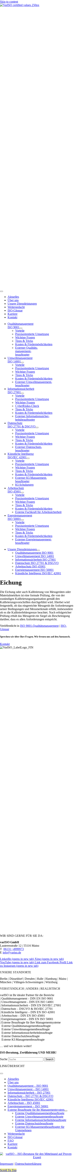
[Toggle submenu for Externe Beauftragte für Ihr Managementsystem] (65, 1110)
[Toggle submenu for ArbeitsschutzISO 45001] (22, 492)
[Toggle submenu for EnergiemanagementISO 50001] (22, 519)
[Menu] (1, 291)
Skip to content (9, 1)
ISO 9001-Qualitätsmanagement (39, 625)
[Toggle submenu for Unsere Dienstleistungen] (38, 550)
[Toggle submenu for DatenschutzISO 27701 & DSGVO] (37, 427)
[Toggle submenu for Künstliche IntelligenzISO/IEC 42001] (28, 458)
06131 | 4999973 (13, 949)
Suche (4, 1059)
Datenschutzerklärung (28, 1163)
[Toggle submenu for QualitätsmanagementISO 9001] (20, 328)
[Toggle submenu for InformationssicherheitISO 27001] (22, 393)
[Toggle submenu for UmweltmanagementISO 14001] (22, 362)
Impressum (6, 1163)
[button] (8, 1170)
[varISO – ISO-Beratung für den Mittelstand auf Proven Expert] (37, 1157)
